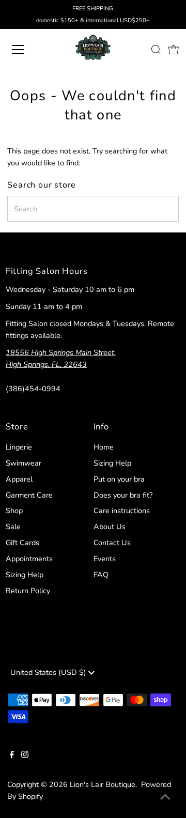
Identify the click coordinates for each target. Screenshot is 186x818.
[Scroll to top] (165, 797)
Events (105, 558)
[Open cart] (173, 49)
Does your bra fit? (123, 495)
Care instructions (122, 510)
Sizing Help (24, 574)
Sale (13, 526)
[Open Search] (156, 49)
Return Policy (28, 590)
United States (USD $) (49, 672)
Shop (14, 510)
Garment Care (29, 495)
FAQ (101, 574)
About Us (110, 526)
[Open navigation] (25, 50)
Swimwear (23, 463)
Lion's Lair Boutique (102, 784)
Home (104, 447)
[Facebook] (12, 755)
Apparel (19, 479)
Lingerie (19, 447)
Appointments (29, 558)
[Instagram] (25, 755)
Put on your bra (119, 479)
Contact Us (112, 542)
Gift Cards (22, 542)
